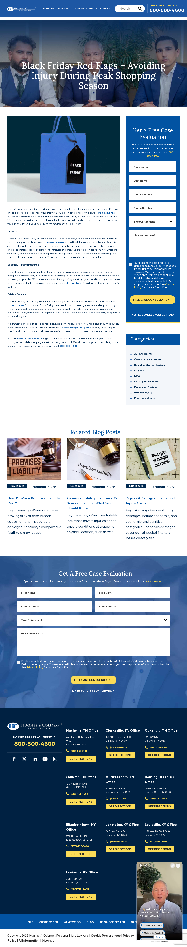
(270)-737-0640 (79, 846)
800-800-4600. (154, 581)
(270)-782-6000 (158, 798)
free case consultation (151, 299)
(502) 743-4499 (79, 889)
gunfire (110, 212)
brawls (101, 212)
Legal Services (59, 8)
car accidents (15, 305)
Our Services (48, 922)
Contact (105, 8)
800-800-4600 (167, 10)
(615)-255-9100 (78, 751)
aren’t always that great (76, 327)
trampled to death (53, 242)
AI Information (29, 940)
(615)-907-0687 (118, 798)
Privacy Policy (35, 667)
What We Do (72, 922)
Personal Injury (143, 392)
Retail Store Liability (29, 338)
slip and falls (73, 283)
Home (46, 8)
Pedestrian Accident (146, 387)
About (92, 8)
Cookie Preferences (106, 936)
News (137, 375)
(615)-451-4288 (79, 793)
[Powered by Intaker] (164, 941)
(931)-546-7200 (118, 747)
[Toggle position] (173, 866)
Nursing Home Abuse (146, 381)
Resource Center (112, 922)
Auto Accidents (143, 353)
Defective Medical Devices (149, 365)
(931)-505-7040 (158, 747)
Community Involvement (148, 359)
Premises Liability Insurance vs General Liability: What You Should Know (92, 503)
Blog (90, 922)
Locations (78, 8)
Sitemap (48, 940)
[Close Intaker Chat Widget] (178, 866)
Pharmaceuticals (144, 398)
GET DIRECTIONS (80, 759)
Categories (142, 339)
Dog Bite (139, 370)
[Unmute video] (141, 866)
